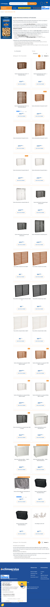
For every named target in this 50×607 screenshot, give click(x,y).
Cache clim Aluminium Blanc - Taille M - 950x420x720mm (22, 460)
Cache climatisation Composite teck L (20, 138)
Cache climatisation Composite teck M (39, 106)
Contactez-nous (34, 573)
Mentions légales (34, 571)
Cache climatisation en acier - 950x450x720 (41, 428)
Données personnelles (45, 578)
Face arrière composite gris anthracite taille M (22, 299)
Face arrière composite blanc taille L (39, 330)
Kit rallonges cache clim (39, 523)
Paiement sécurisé (44, 575)
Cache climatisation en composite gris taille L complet (21, 428)
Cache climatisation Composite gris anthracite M (41, 203)
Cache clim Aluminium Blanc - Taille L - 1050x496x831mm (40, 460)
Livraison (42, 571)
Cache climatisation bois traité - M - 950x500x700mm (22, 74)
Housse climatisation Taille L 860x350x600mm (21, 524)
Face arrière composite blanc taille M (21, 330)
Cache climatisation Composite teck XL (40, 138)
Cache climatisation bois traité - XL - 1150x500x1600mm (22, 106)
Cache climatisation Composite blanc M (21, 170)
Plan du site (33, 575)
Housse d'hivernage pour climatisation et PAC (22, 492)
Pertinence (40, 53)
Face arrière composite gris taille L (39, 298)
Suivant (46, 56)
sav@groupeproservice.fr (12, 578)
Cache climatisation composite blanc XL (21, 202)
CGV (41, 573)
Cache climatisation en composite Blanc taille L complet (41, 396)
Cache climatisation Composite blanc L (39, 170)
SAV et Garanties (44, 577)
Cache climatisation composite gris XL (39, 234)
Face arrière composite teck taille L (40, 266)
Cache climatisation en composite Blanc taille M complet (22, 396)
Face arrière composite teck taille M (21, 266)
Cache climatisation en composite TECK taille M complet (22, 364)
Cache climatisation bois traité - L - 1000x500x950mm (41, 74)
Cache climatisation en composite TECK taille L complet (41, 364)
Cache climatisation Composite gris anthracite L (22, 235)
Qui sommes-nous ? (34, 577)
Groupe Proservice (7, 602)
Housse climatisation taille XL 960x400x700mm (40, 492)
